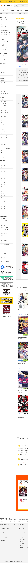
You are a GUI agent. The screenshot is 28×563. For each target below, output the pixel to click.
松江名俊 (19, 314)
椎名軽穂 (2, 191)
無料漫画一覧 (3, 101)
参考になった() (23, 454)
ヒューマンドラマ (4, 135)
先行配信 (11, 10)
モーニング (3, 246)
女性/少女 (19, 10)
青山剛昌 (2, 163)
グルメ (2, 154)
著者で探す (3, 84)
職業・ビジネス (4, 139)
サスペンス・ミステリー (6, 142)
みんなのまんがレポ (5, 93)
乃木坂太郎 (3, 204)
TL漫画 (2, 126)
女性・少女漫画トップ (5, 32)
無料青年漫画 (3, 108)
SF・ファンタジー (4, 152)
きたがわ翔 (3, 182)
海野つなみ (3, 171)
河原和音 (2, 180)
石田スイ (2, 167)
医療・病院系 (3, 157)
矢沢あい (2, 212)
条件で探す (3, 80)
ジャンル (2, 28)
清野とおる (3, 195)
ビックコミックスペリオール (6, 261)
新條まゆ (2, 193)
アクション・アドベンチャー (6, 148)
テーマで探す (3, 82)
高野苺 (2, 199)
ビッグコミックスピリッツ (6, 229)
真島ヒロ (2, 210)
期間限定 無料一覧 (4, 112)
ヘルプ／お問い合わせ (5, 67)
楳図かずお (3, 173)
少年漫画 (2, 124)
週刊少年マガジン (4, 233)
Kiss (1, 231)
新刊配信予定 (3, 26)
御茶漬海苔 (3, 178)
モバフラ (2, 259)
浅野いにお (3, 165)
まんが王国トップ (5, 524)
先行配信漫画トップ (5, 30)
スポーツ (2, 146)
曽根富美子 (3, 197)
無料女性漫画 (3, 103)
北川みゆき (3, 184)
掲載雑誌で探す (4, 86)
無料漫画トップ (4, 19)
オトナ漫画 (3, 131)
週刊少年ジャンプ (4, 227)
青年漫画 (2, 122)
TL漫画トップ (3, 37)
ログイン (2, 57)
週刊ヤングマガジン (5, 225)
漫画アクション (4, 257)
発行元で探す (3, 91)
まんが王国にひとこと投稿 (6, 74)
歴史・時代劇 (3, 144)
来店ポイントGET (4, 47)
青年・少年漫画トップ (5, 34)
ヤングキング (3, 253)
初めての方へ (3, 72)
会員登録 (2, 55)
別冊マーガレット (4, 240)
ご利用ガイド (3, 70)
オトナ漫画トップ (4, 41)
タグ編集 (19, 66)
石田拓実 (2, 169)
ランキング (3, 21)
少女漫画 (2, 120)
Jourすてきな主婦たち (5, 244)
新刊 (2, 24)
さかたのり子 (3, 188)
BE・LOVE (3, 218)
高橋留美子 (3, 201)
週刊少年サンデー (4, 251)
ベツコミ (2, 242)
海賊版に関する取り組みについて (6, 296)
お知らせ (2, 65)
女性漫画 (2, 118)
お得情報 (3, 545)
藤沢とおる (3, 208)
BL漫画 (2, 129)
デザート (2, 255)
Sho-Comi (3, 248)
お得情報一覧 (3, 49)
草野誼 (2, 186)
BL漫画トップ (3, 39)
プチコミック (3, 223)
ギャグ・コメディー (5, 137)
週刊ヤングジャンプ (5, 235)
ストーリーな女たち (5, 220)
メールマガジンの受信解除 (6, 535)
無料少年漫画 (3, 110)
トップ (3, 10)
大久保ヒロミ (3, 176)
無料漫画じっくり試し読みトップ (18, 524)
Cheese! (2, 238)
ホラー (2, 150)
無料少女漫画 (3, 105)
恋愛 (2, 133)
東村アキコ (3, 206)
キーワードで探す (4, 89)
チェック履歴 (3, 59)
